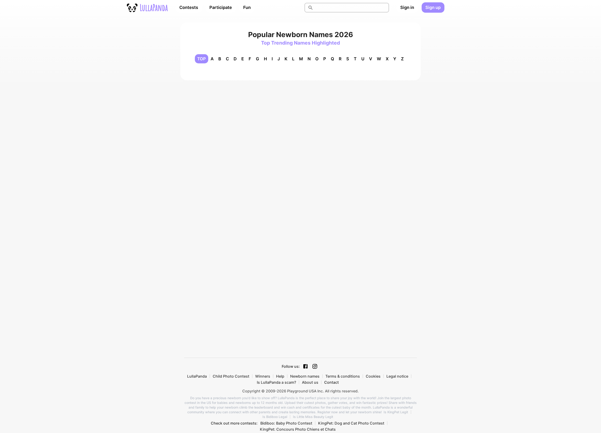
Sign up (433, 7)
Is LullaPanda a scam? (276, 382)
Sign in (407, 7)
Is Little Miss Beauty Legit (313, 417)
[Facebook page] (305, 366)
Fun (247, 7)
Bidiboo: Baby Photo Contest (286, 423)
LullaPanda (197, 376)
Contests (188, 7)
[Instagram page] (315, 366)
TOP (201, 58)
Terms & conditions (342, 376)
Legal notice (397, 376)
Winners (262, 376)
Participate (220, 7)
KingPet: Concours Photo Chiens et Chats (298, 429)
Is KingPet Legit (396, 412)
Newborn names (305, 376)
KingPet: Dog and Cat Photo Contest (351, 423)
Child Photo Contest (231, 376)
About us (310, 382)
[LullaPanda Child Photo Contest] (147, 7)
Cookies (373, 376)
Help (280, 376)
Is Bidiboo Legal (274, 417)
